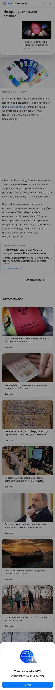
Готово (28, 684)
